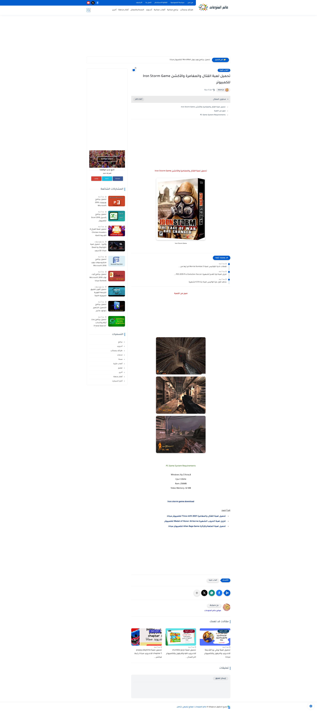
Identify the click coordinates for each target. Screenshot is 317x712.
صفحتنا (117, 178)
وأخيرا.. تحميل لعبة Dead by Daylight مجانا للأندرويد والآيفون (98, 248)
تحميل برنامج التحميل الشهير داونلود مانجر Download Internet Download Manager (98, 308)
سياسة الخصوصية (177, 3)
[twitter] (93, 2)
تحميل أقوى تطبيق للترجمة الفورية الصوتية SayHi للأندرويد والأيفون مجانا (98, 293)
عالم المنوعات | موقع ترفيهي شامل (191, 707)
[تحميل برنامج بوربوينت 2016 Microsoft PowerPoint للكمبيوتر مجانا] (116, 201)
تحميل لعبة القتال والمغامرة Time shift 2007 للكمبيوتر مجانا (196, 516)
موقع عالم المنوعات (212, 611)
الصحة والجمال (137, 10)
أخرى (114, 10)
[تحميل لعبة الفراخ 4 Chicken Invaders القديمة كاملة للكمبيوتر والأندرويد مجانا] (116, 231)
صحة (121, 359)
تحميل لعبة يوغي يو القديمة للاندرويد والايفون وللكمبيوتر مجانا (217, 653)
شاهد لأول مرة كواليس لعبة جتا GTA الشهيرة (208, 282)
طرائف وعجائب (186, 10)
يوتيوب (96, 178)
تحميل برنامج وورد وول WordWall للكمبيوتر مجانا (190, 60)
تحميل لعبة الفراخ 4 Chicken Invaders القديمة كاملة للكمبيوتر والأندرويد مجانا (98, 233)
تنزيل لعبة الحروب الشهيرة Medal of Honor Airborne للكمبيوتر (195, 521)
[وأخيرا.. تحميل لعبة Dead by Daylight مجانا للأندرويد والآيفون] (116, 246)
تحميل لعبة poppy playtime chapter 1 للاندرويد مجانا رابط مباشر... (148, 653)
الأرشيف (139, 3)
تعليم (120, 368)
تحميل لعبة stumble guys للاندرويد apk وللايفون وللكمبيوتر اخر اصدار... (181, 653)
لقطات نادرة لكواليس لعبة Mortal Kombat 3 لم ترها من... (202, 267)
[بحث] (88, 10)
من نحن (190, 3)
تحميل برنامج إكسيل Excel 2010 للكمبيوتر (98, 218)
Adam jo (221, 90)
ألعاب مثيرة (224, 70)
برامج (120, 342)
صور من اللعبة (219, 111)
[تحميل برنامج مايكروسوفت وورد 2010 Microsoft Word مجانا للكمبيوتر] (116, 261)
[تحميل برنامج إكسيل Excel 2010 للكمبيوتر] (116, 216)
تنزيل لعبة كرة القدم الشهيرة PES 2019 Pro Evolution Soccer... (200, 275)
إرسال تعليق (220, 678)
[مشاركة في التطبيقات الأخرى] (197, 593)
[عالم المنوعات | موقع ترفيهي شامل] (213, 7)
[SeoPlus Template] (228, 707)
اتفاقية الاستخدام (161, 3)
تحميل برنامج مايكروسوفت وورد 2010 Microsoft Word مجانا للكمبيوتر (98, 263)
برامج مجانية (172, 10)
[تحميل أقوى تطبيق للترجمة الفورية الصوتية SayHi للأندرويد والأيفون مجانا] (116, 291)
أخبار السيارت (117, 381)
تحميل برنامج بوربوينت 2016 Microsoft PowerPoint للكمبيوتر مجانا (100, 203)
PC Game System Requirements (212, 115)
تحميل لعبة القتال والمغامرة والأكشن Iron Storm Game (203, 107)
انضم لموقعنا (107, 159)
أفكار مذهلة (123, 10)
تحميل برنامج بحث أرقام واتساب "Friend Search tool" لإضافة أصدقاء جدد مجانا (97, 323)
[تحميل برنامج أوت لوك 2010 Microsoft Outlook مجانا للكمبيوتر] (116, 276)
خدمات (120, 355)
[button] (219, 593)
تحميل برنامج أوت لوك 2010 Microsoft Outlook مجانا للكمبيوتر (98, 278)
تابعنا (107, 178)
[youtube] (88, 2)
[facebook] (97, 2)
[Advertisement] (158, 37)
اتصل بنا (148, 3)
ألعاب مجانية (159, 10)
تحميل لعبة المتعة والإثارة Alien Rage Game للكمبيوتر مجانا (197, 526)
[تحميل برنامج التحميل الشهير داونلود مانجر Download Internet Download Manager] (116, 306)
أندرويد (149, 10)
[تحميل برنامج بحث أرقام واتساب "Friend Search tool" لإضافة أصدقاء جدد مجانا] (116, 321)
